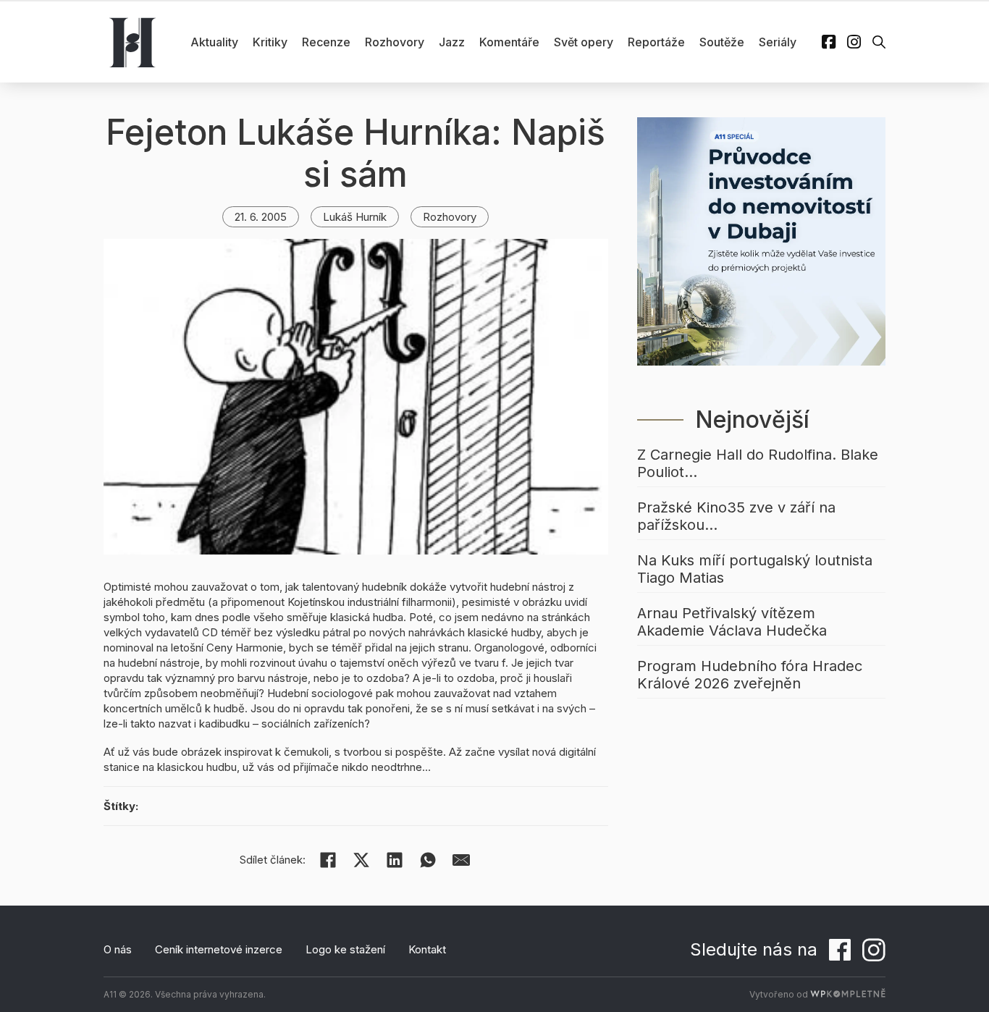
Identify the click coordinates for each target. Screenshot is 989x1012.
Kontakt (427, 949)
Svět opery (583, 42)
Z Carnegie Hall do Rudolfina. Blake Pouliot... (757, 463)
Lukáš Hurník (355, 217)
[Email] (461, 860)
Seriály (777, 42)
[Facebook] (328, 860)
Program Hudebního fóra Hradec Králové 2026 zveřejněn (749, 674)
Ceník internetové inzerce (218, 949)
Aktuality (214, 42)
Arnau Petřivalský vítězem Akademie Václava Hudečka (732, 621)
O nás (118, 949)
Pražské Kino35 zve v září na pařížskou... (736, 516)
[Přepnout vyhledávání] (878, 42)
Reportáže (656, 42)
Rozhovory (394, 42)
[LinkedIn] (394, 860)
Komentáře (509, 42)
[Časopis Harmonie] (132, 42)
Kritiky (270, 42)
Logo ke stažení (345, 949)
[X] (361, 860)
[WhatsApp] (428, 860)
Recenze (326, 42)
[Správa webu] (847, 994)
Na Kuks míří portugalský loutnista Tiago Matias (754, 569)
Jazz (452, 42)
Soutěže (721, 42)
